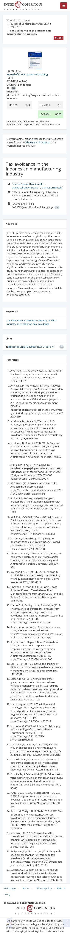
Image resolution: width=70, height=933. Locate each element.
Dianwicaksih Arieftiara (25, 187)
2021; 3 (15, 27)
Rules (26, 888)
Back (59, 37)
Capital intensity (16, 320)
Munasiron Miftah (51, 187)
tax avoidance (41, 324)
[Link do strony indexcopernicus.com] (35, 909)
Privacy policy (44, 888)
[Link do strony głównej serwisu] (23, 5)
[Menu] (63, 5)
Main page (10, 888)
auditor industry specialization (31, 322)
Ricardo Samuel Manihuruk (27, 184)
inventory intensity (36, 320)
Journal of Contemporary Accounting (30, 23)
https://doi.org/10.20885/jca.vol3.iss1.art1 (31, 346)
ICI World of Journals (18, 20)
